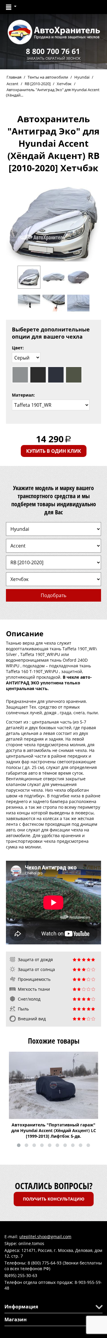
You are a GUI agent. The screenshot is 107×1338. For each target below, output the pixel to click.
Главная (14, 77)
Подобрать (53, 595)
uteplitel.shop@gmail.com (45, 1236)
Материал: (23, 395)
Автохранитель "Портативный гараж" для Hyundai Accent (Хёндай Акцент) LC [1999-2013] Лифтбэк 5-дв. (53, 1130)
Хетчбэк (64, 83)
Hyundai (81, 77)
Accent (12, 83)
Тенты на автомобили (48, 77)
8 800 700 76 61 (53, 51)
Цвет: (18, 348)
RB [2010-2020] (38, 83)
